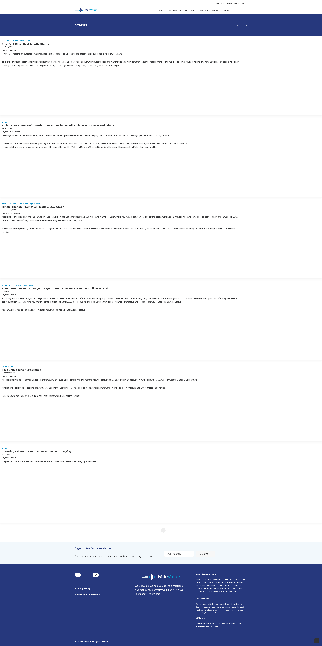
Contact (218, 3)
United (4, 285)
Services (189, 10)
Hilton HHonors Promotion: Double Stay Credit (33, 207)
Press (10, 122)
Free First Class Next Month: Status (25, 44)
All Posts (242, 25)
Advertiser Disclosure (236, 3)
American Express (9, 204)
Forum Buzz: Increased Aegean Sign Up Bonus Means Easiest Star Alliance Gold (55, 288)
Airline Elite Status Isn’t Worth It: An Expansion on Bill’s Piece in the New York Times (58, 125)
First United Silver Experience (21, 369)
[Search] (245, 11)
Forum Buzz (12, 285)
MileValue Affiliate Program (207, 626)
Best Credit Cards (209, 10)
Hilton (25, 204)
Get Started (175, 10)
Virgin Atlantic (34, 204)
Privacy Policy (82, 588)
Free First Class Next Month (13, 41)
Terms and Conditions (87, 594)
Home (162, 10)
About (227, 10)
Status (27, 41)
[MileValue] (86, 10)
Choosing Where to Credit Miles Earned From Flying (36, 451)
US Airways (28, 285)
